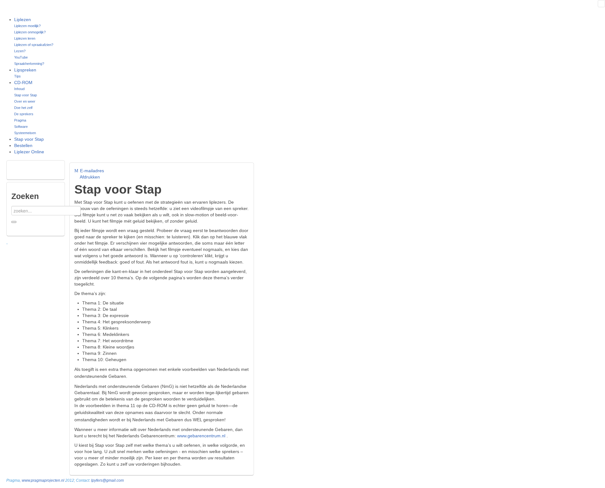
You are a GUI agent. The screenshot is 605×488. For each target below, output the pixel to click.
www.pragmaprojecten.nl (43, 480)
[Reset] (13, 222)
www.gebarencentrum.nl (201, 435)
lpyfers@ (98, 480)
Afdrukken (89, 176)
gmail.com (115, 480)
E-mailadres (91, 170)
